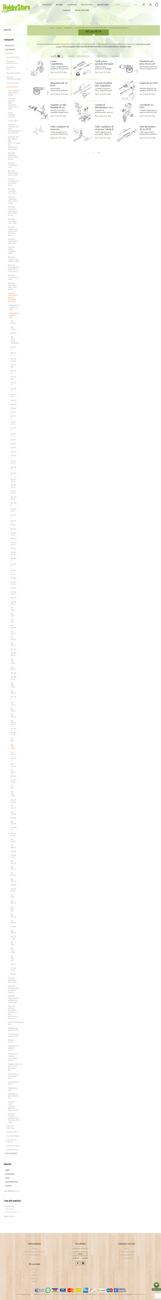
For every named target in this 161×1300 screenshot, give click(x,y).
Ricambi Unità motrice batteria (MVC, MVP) (13, 1106)
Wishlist (34, 1281)
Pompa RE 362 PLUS (149, 83)
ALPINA (8, 1186)
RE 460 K (13, 771)
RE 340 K (13, 710)
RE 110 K (13, 417)
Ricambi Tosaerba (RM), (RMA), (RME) (13, 156)
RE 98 (13, 974)
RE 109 (13, 408)
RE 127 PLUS (13, 480)
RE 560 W (13, 841)
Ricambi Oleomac (10, 1127)
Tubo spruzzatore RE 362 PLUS (148, 128)
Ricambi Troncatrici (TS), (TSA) (12, 221)
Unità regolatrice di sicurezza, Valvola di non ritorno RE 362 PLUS (104, 128)
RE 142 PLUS (13, 534)
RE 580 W (13, 846)
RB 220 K (13, 322)
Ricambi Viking (13, 1146)
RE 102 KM (13, 366)
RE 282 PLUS (13, 685)
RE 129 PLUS (13, 492)
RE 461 (13, 776)
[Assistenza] (156, 1284)
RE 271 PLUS (13, 654)
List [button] (62, 56)
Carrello (157, 4)
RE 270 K (13, 644)
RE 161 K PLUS (13, 572)
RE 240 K (13, 627)
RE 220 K (13, 609)
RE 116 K (13, 435)
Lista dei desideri (40, 63)
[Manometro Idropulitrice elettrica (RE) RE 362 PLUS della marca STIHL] (38, 90)
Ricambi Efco (12, 1132)
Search (126, 1248)
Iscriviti (77, 1258)
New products (126, 1258)
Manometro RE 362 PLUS (59, 84)
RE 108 (13, 404)
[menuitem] (34, 1248)
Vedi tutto (9, 1217)
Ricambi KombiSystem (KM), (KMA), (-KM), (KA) (14, 268)
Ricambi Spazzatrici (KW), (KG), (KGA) (12, 286)
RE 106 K (13, 390)
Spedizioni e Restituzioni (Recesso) (34, 1251)
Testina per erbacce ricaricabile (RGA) (12, 1057)
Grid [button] (58, 56)
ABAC (7, 1170)
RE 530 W (13, 823)
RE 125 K (13, 468)
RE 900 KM (12, 958)
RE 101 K (13, 348)
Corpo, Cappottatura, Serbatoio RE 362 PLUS (58, 62)
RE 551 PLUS (13, 835)
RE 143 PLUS (13, 544)
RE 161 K (13, 565)
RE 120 (13, 452)
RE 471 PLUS (13, 801)
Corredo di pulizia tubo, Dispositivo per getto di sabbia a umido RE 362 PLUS (104, 84)
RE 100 (13, 333)
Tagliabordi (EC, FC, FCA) (13, 1029)
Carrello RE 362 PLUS (147, 106)
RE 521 (13, 818)
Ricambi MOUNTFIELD (12, 62)
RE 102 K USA (13, 360)
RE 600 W (13, 862)
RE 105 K (13, 384)
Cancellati (85, 1258)
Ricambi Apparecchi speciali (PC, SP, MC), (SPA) (13, 231)
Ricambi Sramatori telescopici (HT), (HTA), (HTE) (12, 211)
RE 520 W (13, 813)
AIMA (7, 1178)
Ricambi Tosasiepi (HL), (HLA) (12, 191)
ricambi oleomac (9, 1209)
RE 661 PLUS (13, 890)
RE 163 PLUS (13, 593)
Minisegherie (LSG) (13, 1083)
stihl (17, 1212)
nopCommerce (26, 1294)
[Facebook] (78, 1263)
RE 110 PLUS (13, 423)
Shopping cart (34, 1278)
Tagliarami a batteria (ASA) (13, 1048)
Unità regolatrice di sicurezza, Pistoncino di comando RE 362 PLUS (59, 128)
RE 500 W (13, 807)
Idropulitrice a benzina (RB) (14, 307)
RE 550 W (14, 829)
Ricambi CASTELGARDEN (14, 78)
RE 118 (13, 444)
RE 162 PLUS (13, 583)
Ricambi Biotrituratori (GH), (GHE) (13, 173)
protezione (9, 1206)
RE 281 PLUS (13, 678)
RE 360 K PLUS (13, 723)
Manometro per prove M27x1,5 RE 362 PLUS (148, 62)
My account (34, 1269)
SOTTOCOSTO (11, 1154)
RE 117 (13, 440)
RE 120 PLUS (13, 462)
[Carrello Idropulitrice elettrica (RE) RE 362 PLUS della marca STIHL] (127, 112)
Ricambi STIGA (13, 57)
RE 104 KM (13, 378)
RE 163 (13, 588)
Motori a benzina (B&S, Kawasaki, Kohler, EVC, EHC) (13, 104)
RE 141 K (13, 516)
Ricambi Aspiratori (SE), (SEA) (12, 980)
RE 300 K (13, 692)
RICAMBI (9, 53)
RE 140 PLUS (13, 510)
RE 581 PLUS (13, 856)
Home (52, 28)
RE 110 (13, 412)
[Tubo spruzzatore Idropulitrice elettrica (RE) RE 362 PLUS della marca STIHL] (127, 134)
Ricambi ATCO (13, 83)
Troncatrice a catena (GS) (13, 1035)
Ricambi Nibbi (13, 1136)
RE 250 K (13, 633)
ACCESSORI (10, 50)
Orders (34, 1272)
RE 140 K (13, 504)
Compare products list (126, 1255)
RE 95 (13, 964)
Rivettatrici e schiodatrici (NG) (13, 1076)
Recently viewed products (127, 1251)
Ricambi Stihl (12, 87)
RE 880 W (13, 932)
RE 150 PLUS (13, 553)
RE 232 (12, 621)
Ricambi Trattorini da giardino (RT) (13, 259)
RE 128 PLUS (13, 486)
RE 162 (13, 578)
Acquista (37, 58)
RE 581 (13, 851)
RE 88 (13, 927)
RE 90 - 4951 (13, 937)
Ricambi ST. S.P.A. (11, 68)
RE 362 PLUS (13, 746)
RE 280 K (13, 668)
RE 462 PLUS (13, 794)
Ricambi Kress (13, 1150)
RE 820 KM (12, 909)
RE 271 (13, 649)
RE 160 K (13, 559)
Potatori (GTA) (11, 1041)
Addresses (34, 1275)
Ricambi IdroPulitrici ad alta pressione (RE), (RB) (13, 297)
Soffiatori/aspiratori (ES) (14, 1023)
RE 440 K (13, 765)
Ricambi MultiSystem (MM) (13, 277)
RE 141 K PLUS (13, 523)
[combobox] (128, 4)
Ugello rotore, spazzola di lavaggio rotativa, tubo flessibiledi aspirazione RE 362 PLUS (104, 62)
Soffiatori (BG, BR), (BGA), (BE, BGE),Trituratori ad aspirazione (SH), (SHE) (14, 143)
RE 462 (12, 787)
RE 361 (13, 729)
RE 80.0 (12, 896)
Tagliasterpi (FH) (13, 1089)
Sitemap (34, 1248)
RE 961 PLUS (13, 969)
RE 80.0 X (13, 902)
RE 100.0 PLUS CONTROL (14, 340)
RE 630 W (13, 868)
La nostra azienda (34, 1255)
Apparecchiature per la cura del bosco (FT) (14, 1067)
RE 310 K (13, 698)
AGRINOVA (9, 1174)
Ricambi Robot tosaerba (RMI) (11, 250)
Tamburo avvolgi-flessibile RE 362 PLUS (58, 106)
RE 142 (13, 529)
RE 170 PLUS (13, 603)
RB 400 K (13, 328)
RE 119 (13, 448)
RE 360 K (13, 716)
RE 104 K (13, 372)
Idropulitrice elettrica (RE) (14, 315)
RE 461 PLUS (13, 781)
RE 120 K (13, 457)
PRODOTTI (10, 46)
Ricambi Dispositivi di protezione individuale (13, 999)
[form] (80, 1248)
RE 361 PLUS (13, 734)
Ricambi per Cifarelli (12, 1141)
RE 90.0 (12, 943)
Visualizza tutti (11, 1191)
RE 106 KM (13, 396)
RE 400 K (13, 753)
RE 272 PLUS (13, 661)
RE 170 (13, 598)
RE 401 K (13, 759)
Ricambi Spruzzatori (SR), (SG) (13, 241)
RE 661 (13, 885)
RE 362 (12, 740)
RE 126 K (13, 474)
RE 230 (12, 615)
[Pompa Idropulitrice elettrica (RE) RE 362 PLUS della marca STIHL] (127, 90)
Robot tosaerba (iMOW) (11, 115)
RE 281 (13, 673)
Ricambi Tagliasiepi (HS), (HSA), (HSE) (12, 200)
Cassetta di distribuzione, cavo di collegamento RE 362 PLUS (104, 106)
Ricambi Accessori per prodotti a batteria (13, 989)
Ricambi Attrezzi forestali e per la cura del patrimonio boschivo (12, 1012)
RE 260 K (13, 638)
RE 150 (13, 549)
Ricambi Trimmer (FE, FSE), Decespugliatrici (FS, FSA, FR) (14, 129)
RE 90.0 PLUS (13, 950)
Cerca (143, 4)
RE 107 (13, 401)
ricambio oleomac (10, 1212)
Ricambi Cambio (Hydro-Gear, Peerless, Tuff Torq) (13, 1118)
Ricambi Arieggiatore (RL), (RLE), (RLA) (13, 182)
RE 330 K (13, 704)
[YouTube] (83, 1263)
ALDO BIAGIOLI (11, 1182)
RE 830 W (13, 916)
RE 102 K (13, 354)
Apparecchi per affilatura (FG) (13, 1096)
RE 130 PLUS (13, 498)
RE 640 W (13, 874)
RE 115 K (13, 429)
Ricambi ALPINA (13, 73)
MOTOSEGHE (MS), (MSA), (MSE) (13, 93)
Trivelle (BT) (13, 121)
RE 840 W (13, 922)
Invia (80, 1254)
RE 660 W (13, 880)
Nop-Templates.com (45, 1294)
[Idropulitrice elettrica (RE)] (38, 134)
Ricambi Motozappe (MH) (13, 165)
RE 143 (13, 539)
